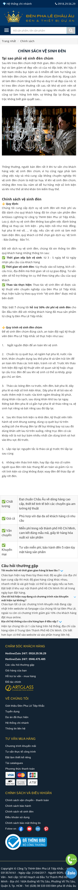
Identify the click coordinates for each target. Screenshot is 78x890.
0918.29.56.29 (66, 3)
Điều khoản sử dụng (17, 817)
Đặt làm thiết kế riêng (18, 757)
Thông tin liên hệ (15, 728)
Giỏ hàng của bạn (16, 670)
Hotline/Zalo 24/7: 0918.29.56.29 (25, 653)
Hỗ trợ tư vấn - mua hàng (20, 676)
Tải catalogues (14, 762)
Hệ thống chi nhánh (17, 722)
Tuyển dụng (12, 711)
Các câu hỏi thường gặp (19, 664)
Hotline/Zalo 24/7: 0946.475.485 (25, 659)
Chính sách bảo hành (18, 805)
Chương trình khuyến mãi (20, 745)
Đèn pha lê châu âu (63, 886)
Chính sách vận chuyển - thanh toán (27, 800)
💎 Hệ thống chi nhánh (17, 3)
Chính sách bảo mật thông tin (23, 822)
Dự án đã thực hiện (16, 717)
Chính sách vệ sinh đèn (19, 811)
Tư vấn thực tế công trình (20, 751)
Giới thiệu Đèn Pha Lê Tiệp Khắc (24, 705)
